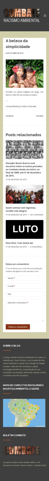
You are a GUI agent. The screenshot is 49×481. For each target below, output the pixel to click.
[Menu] (45, 15)
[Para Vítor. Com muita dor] (24, 229)
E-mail (11, 286)
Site (9, 294)
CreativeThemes (10, 477)
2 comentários (36, 246)
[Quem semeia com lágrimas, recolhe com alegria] (24, 194)
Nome (11, 278)
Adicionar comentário (18, 302)
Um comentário (36, 214)
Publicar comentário (17, 327)
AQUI (44, 465)
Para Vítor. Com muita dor (19, 243)
